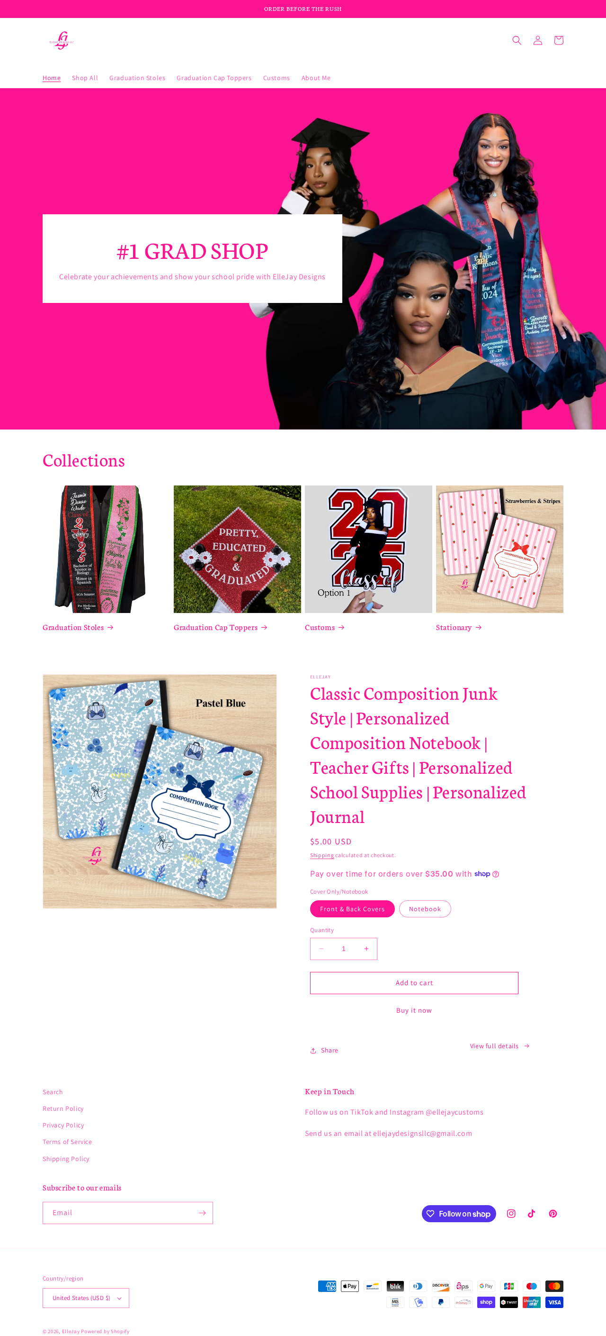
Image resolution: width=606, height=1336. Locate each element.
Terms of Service (67, 1141)
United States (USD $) (81, 1298)
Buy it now (414, 1010)
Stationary (454, 626)
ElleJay (71, 1331)
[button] (517, 40)
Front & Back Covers (352, 909)
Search (53, 1092)
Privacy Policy (63, 1125)
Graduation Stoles (73, 626)
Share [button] (330, 1050)
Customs (320, 626)
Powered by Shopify (105, 1331)
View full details (494, 1046)
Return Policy (63, 1108)
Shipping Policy (66, 1158)
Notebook (425, 909)
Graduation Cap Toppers (216, 626)
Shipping (322, 855)
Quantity (322, 930)
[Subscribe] (202, 1213)
